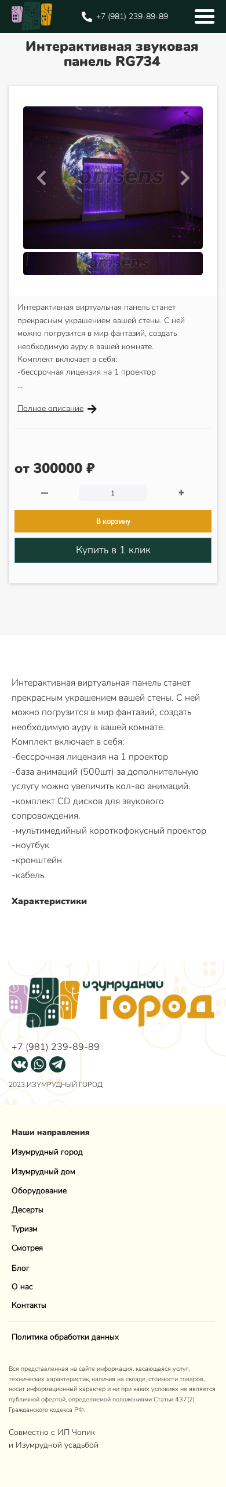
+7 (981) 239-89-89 (56, 1047)
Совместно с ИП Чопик (53, 1432)
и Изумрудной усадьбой (54, 1445)
